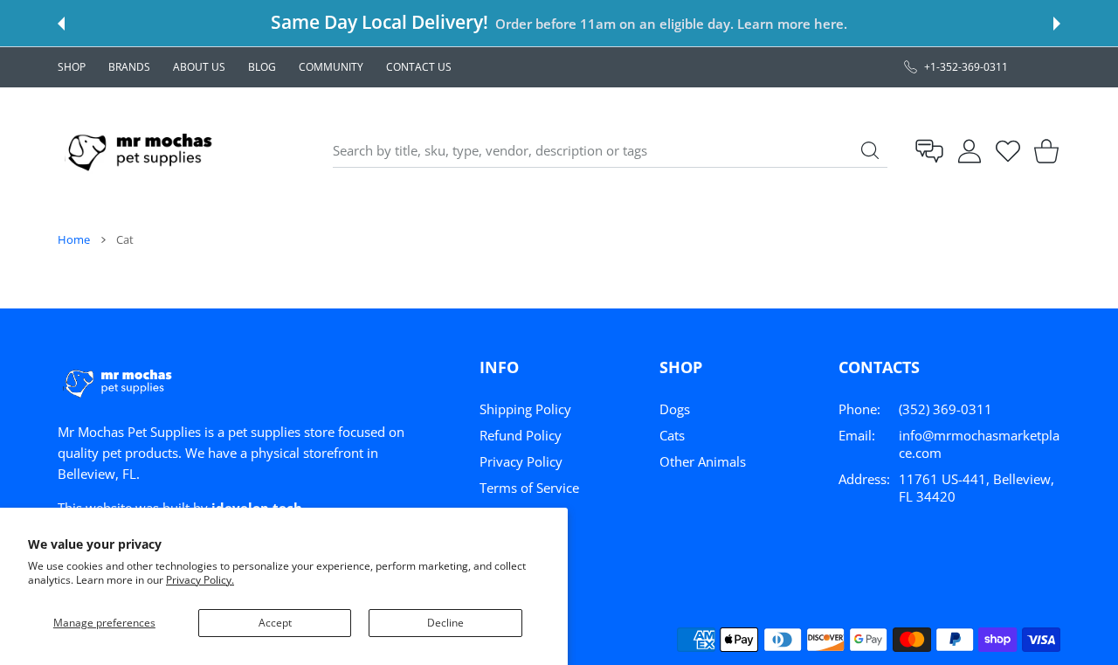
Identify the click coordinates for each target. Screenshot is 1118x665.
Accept (275, 622)
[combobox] (610, 151)
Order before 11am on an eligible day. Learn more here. (670, 23)
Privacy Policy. (200, 579)
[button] (61, 24)
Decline (445, 622)
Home (74, 239)
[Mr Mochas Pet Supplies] (143, 150)
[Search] (869, 150)
